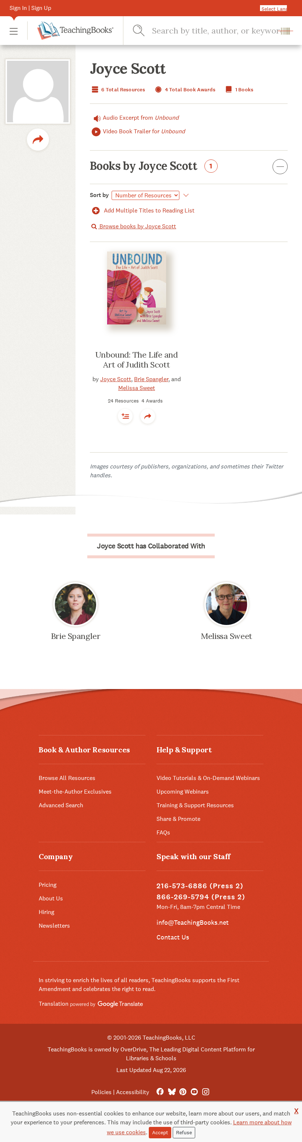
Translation (54, 1004)
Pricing (47, 885)
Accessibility (132, 1092)
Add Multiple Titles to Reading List (148, 210)
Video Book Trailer (144, 131)
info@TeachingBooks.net (193, 922)
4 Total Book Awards (189, 89)
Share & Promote (178, 819)
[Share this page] (38, 140)
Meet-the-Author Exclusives (75, 791)
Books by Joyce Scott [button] (151, 166)
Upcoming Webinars (183, 791)
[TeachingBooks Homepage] (70, 30)
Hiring (46, 912)
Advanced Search (61, 805)
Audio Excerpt (141, 118)
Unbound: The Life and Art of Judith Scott (136, 359)
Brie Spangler (151, 379)
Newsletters (54, 926)
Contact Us (173, 937)
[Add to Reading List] (125, 416)
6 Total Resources (122, 89)
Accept (160, 1132)
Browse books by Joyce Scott (137, 226)
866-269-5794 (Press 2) (201, 897)
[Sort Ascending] (185, 195)
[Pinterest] (183, 1092)
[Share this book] (147, 416)
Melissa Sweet (136, 388)
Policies (101, 1092)
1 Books (243, 89)
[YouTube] (194, 1092)
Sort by (99, 195)
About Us (51, 898)
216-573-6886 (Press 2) (200, 886)
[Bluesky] (171, 1092)
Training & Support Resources (195, 805)
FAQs (163, 832)
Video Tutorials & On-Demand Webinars (208, 778)
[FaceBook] (160, 1092)
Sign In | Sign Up (30, 8)
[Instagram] (206, 1092)
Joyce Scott (115, 379)
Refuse (184, 1132)
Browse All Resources (67, 778)
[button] (14, 30)
